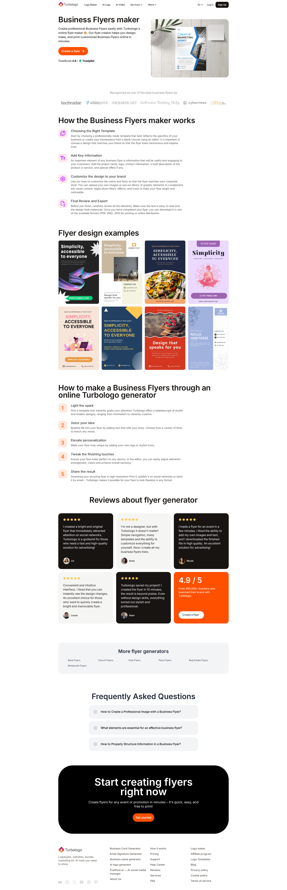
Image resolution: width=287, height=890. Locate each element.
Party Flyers (165, 660)
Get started (143, 817)
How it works (158, 848)
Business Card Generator (125, 848)
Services (155, 875)
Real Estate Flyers (198, 660)
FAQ (152, 881)
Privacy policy (199, 870)
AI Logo (106, 5)
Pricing (154, 854)
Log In (210, 5)
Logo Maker (90, 5)
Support (155, 859)
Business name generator (125, 859)
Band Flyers (74, 660)
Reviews (155, 870)
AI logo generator (120, 864)
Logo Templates (200, 859)
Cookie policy (199, 875)
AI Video (120, 5)
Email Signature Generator (126, 854)
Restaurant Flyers (77, 666)
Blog (193, 864)
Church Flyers (105, 660)
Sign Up (222, 5)
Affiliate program (201, 854)
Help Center (157, 864)
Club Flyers (134, 660)
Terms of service (201, 881)
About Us (115, 879)
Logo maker (198, 848)
